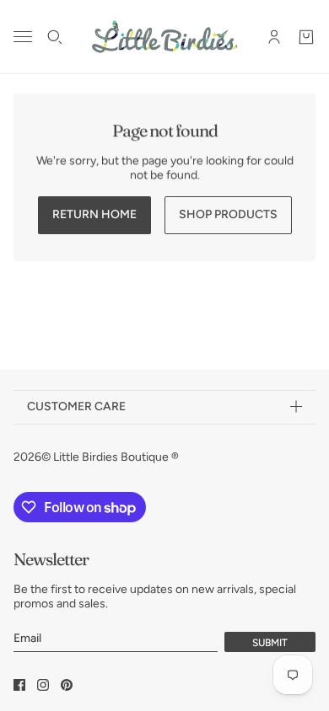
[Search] (55, 37)
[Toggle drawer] (22, 36)
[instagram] (43, 685)
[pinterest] (66, 685)
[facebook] (19, 685)
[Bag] (306, 37)
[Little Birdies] (164, 36)
